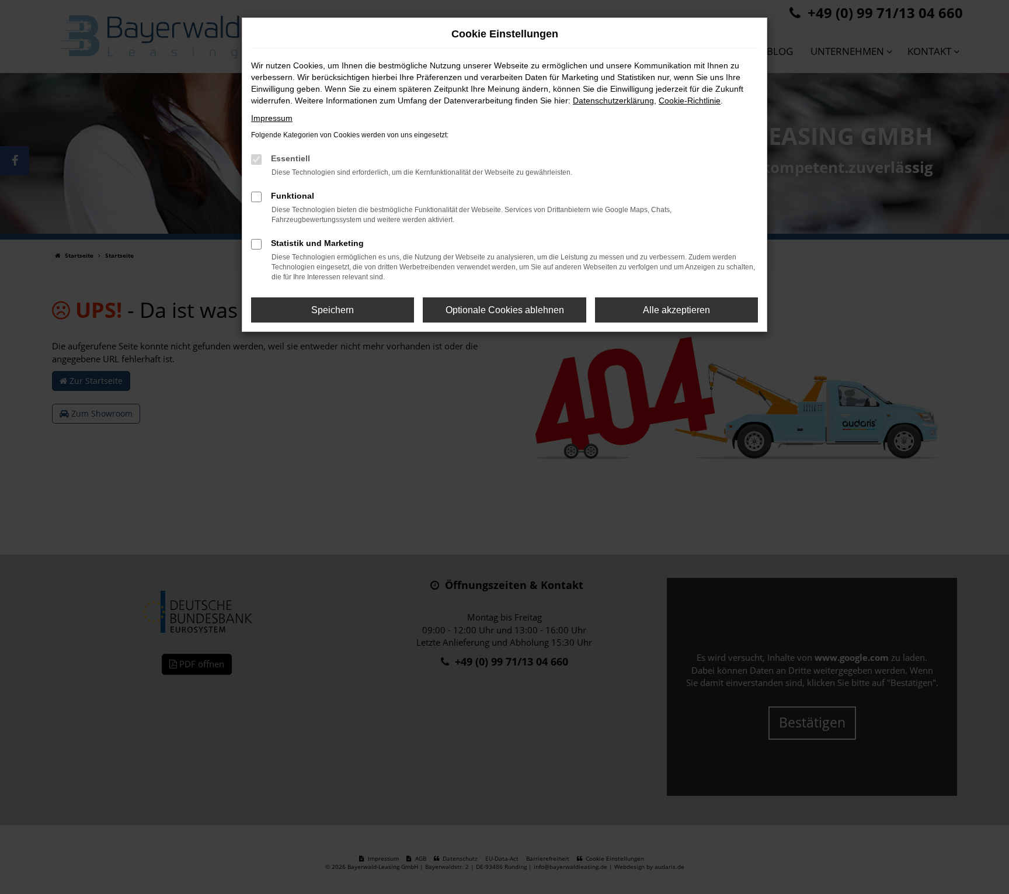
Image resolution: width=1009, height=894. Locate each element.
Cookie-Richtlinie (690, 100)
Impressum (272, 118)
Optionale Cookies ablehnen (505, 310)
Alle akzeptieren (676, 310)
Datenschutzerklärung (613, 100)
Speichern (332, 310)
